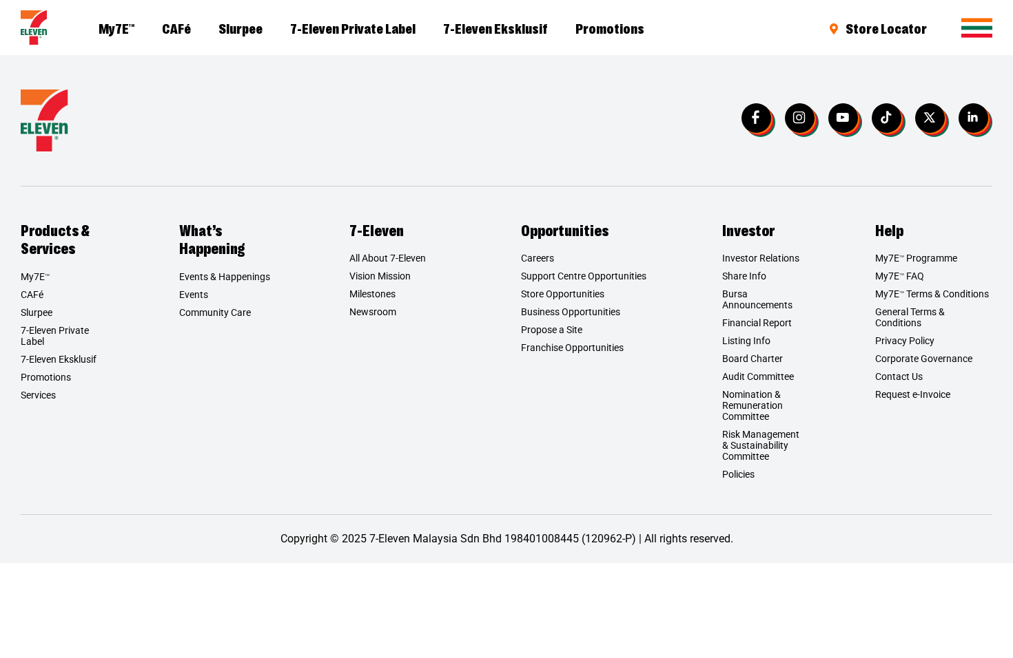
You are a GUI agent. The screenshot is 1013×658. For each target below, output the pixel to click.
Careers (537, 258)
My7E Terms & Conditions (932, 293)
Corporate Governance (923, 358)
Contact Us (899, 376)
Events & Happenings (224, 276)
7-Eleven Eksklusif (495, 27)
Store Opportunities (562, 293)
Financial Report (757, 322)
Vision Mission (380, 276)
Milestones (372, 293)
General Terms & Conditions (910, 317)
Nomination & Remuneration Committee (752, 405)
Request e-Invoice (912, 394)
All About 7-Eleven (387, 258)
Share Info (744, 276)
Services (38, 395)
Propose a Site (551, 329)
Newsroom (372, 311)
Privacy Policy (904, 340)
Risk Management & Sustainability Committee (760, 445)
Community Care (215, 312)
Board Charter (752, 358)
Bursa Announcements (757, 299)
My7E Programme (916, 258)
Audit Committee (758, 376)
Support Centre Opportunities (583, 276)
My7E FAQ (899, 276)
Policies (738, 474)
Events (193, 294)
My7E (116, 27)
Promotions (609, 27)
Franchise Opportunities (572, 347)
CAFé (176, 27)
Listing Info (746, 340)
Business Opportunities (570, 311)
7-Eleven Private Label (353, 27)
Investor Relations (760, 258)
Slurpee (240, 27)
